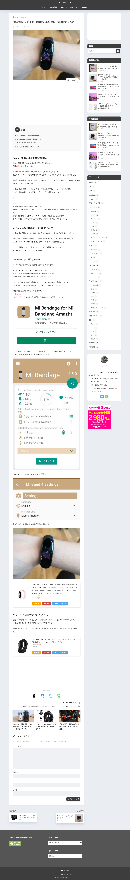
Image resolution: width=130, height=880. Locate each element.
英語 (93, 296)
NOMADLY (65, 2)
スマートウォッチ (60, 706)
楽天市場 (46, 603)
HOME (66, 870)
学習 (93, 289)
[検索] (118, 51)
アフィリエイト (96, 203)
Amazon (36, 603)
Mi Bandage (17, 294)
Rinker (39, 595)
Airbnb (94, 324)
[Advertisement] (46, 104)
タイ (92, 257)
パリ (93, 331)
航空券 (94, 339)
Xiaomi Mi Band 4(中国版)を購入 (28, 135)
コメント (17, 746)
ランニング (71, 706)
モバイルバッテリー (99, 237)
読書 (93, 300)
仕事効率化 (96, 285)
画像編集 (95, 230)
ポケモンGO (96, 253)
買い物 (94, 304)
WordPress (96, 273)
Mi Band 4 (19, 166)
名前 (15, 772)
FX (91, 187)
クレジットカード (96, 241)
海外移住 (93, 343)
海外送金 (93, 347)
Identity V (95, 249)
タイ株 (94, 261)
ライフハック (95, 281)
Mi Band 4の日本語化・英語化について (30, 139)
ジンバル (95, 219)
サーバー (95, 277)
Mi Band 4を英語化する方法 (27, 142)
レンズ (94, 222)
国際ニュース (95, 316)
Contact (85, 7)
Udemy (94, 292)
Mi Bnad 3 (52, 620)
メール (16, 781)
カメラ (44, 7)
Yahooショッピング (60, 603)
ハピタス (93, 265)
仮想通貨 (93, 311)
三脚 (93, 226)
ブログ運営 (53, 7)
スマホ (94, 234)
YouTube (63, 7)
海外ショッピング (98, 307)
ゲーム (92, 245)
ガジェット (76, 703)
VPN (77, 7)
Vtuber (94, 199)
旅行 (71, 7)
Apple (92, 182)
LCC (93, 327)
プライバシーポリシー (65, 874)
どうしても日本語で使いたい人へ (28, 147)
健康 (78, 706)
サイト (15, 790)
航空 (93, 335)
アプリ (40, 706)
